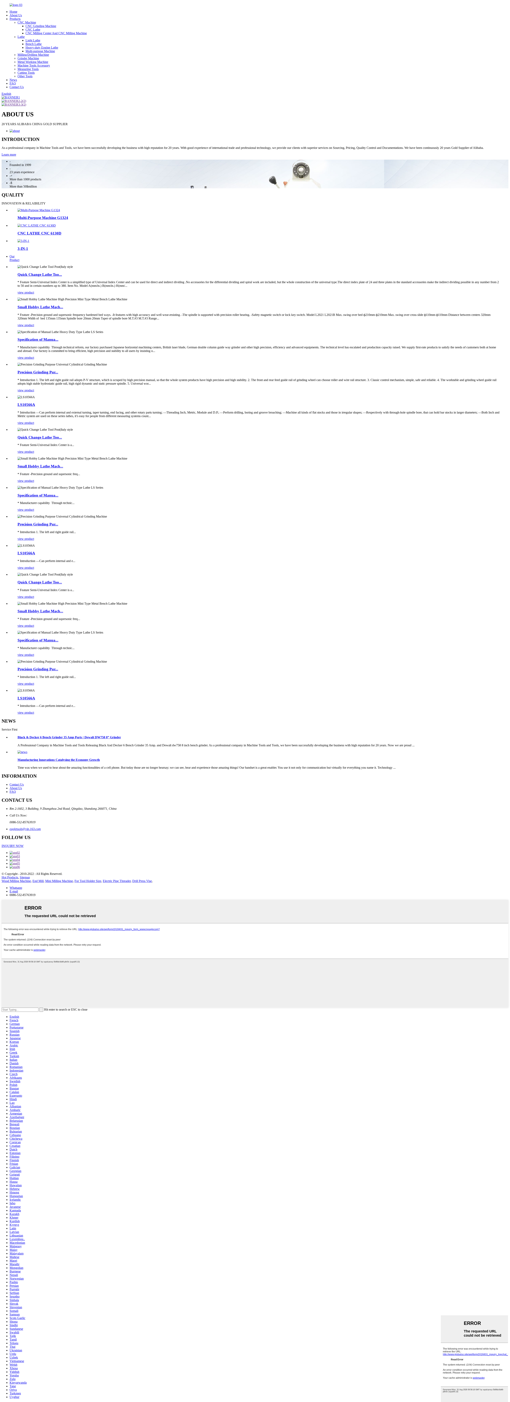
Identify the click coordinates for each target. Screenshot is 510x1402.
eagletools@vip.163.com (25, 829)
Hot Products (10, 877)
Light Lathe (33, 40)
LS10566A (26, 405)
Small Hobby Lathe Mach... (40, 307)
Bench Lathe (34, 44)
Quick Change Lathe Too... (40, 274)
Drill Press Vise (142, 881)
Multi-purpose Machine (40, 51)
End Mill (38, 881)
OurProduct (14, 258)
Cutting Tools (26, 72)
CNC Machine (27, 22)
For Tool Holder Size (88, 881)
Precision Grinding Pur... (38, 372)
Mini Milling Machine (59, 881)
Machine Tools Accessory (34, 65)
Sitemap (25, 877)
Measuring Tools (28, 69)
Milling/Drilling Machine (33, 54)
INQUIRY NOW (13, 846)
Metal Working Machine (33, 62)
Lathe (21, 36)
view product (26, 292)
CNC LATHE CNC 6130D (39, 233)
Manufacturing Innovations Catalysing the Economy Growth (59, 759)
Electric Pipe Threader (117, 881)
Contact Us (17, 87)
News (13, 80)
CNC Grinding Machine (41, 26)
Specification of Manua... (38, 339)
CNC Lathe (33, 29)
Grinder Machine (28, 58)
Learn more (9, 154)
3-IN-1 (23, 249)
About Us (16, 15)
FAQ (13, 83)
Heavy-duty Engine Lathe (42, 47)
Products (15, 19)
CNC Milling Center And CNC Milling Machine (56, 33)
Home (13, 11)
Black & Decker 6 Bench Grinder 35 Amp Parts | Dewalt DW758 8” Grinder (69, 737)
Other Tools (25, 76)
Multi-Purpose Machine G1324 (43, 218)
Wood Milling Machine (16, 881)
